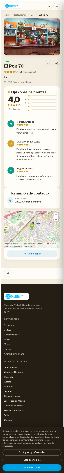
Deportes (9, 325)
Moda (7, 339)
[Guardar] (48, 63)
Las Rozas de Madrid (14, 400)
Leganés (8, 391)
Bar (32, 14)
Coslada (8, 419)
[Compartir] (56, 63)
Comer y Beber (12, 334)
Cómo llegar (34, 253)
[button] (32, 36)
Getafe (7, 381)
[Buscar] (49, 6)
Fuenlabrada (10, 367)
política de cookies (33, 443)
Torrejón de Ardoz (13, 405)
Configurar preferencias (32, 452)
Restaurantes (20, 14)
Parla (6, 415)
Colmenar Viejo (12, 396)
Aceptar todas (32, 467)
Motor (7, 344)
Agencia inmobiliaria (14, 353)
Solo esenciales (32, 459)
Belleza (7, 329)
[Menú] (56, 6)
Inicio (6, 14)
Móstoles (9, 386)
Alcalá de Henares (13, 372)
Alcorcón (9, 376)
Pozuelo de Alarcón (14, 410)
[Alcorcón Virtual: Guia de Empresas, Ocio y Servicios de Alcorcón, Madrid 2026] (13, 5)
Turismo (8, 348)
